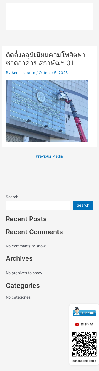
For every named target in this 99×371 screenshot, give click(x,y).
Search (12, 197)
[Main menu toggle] (81, 11)
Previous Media (49, 156)
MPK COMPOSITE (39, 11)
